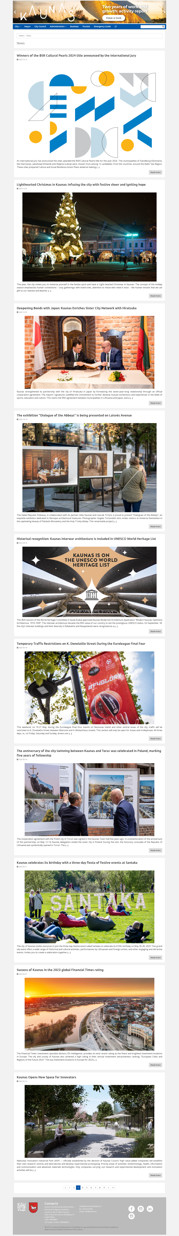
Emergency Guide (102, 26)
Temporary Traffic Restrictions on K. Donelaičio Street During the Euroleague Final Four (81, 644)
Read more (156, 172)
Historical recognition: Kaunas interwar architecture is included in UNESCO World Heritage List (86, 539)
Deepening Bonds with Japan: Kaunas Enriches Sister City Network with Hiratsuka (77, 308)
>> (113, 1187)
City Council (40, 26)
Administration (57, 26)
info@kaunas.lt (90, 1211)
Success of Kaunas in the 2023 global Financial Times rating (60, 970)
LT (116, 26)
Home (21, 36)
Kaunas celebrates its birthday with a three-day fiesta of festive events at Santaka (77, 863)
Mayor (27, 26)
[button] (15, 12)
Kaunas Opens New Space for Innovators (46, 1077)
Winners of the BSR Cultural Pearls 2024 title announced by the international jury (76, 55)
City (17, 26)
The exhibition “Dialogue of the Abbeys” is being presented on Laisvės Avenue (74, 415)
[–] (89, 12)
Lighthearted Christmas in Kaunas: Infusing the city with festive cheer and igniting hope (81, 185)
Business (74, 26)
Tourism (86, 26)
